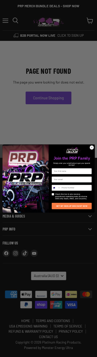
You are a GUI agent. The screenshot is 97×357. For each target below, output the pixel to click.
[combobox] (56, 187)
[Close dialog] (91, 147)
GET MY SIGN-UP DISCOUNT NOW (71, 206)
